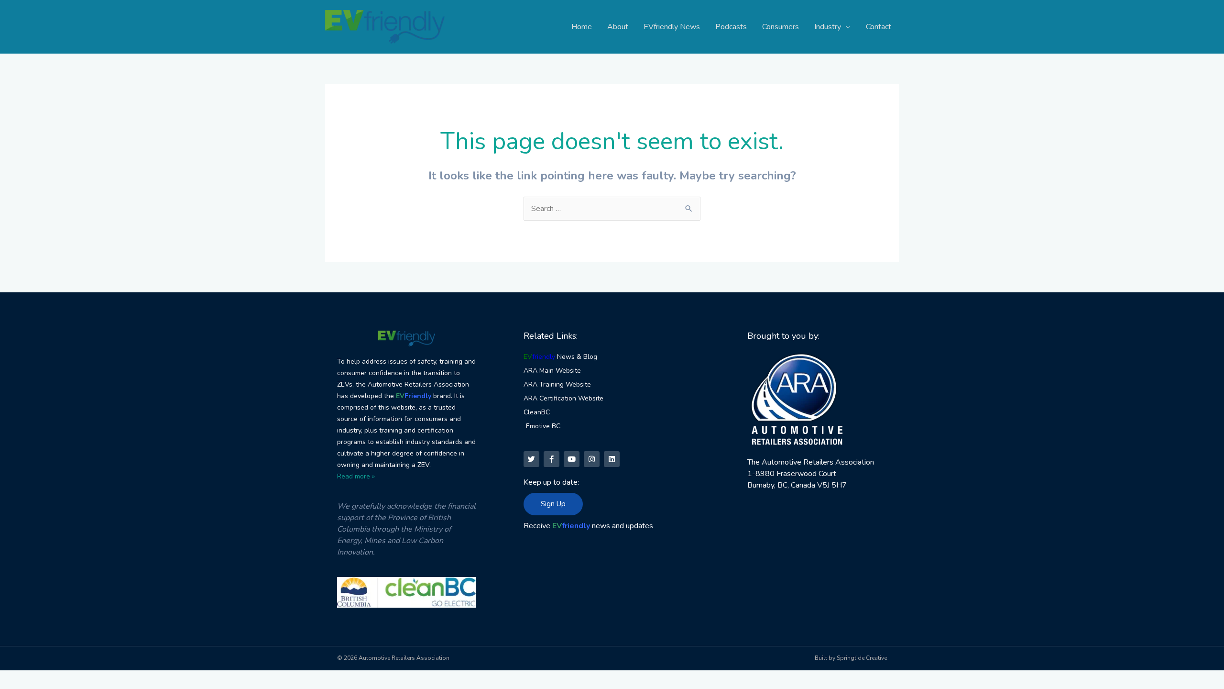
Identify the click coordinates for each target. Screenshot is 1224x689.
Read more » (356, 476)
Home (581, 27)
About (617, 27)
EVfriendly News (672, 27)
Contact (878, 27)
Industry (827, 27)
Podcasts (731, 27)
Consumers (780, 27)
